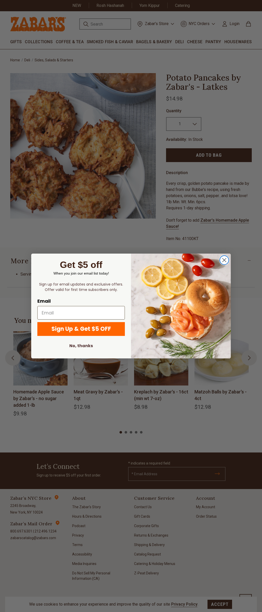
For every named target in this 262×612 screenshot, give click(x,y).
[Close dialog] (224, 260)
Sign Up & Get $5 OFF (81, 329)
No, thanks (81, 346)
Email (44, 301)
